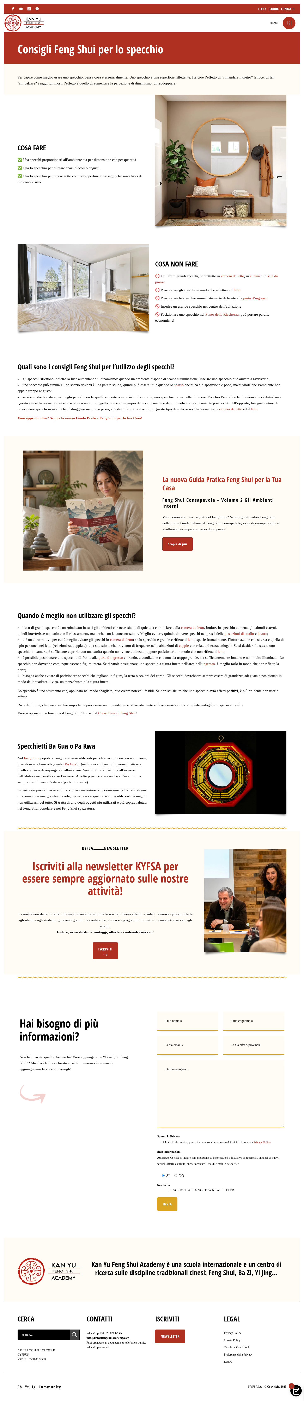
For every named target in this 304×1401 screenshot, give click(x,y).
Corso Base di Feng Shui (117, 713)
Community (50, 1387)
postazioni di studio (239, 634)
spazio (179, 385)
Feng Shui (31, 758)
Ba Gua (70, 764)
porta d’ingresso (255, 298)
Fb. (21, 1387)
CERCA (262, 9)
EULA (228, 1361)
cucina (255, 276)
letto (237, 290)
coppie (184, 645)
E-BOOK (273, 9)
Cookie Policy (232, 1340)
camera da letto (232, 276)
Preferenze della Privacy (238, 1354)
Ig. (34, 1387)
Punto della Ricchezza (222, 314)
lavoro (262, 634)
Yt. (27, 1387)
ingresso (208, 664)
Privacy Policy (262, 1142)
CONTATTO (288, 9)
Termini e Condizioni (236, 1347)
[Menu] (289, 23)
